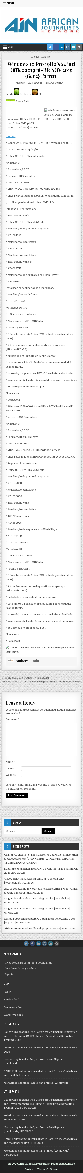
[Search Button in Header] (79, 47)
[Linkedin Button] (38, 943)
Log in (7, 991)
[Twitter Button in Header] (50, 47)
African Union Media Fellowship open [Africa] (32, 928)
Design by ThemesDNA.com (41, 1169)
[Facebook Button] (32, 943)
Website (11, 774)
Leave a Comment (55, 82)
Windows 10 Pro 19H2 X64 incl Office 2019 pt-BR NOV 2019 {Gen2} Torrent (41, 70)
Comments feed (13, 1007)
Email (10, 768)
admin (22, 82)
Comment (12, 719)
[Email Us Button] (50, 943)
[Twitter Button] (26, 943)
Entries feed (11, 999)
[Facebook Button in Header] (56, 47)
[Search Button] (56, 943)
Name (10, 761)
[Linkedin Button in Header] (61, 47)
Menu (10, 3)
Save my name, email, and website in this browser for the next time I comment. (38, 786)
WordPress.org (13, 1014)
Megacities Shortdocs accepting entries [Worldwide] (37, 898)
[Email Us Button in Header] (73, 47)
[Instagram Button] (44, 943)
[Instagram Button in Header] (67, 47)
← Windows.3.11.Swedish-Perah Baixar (25, 677)
